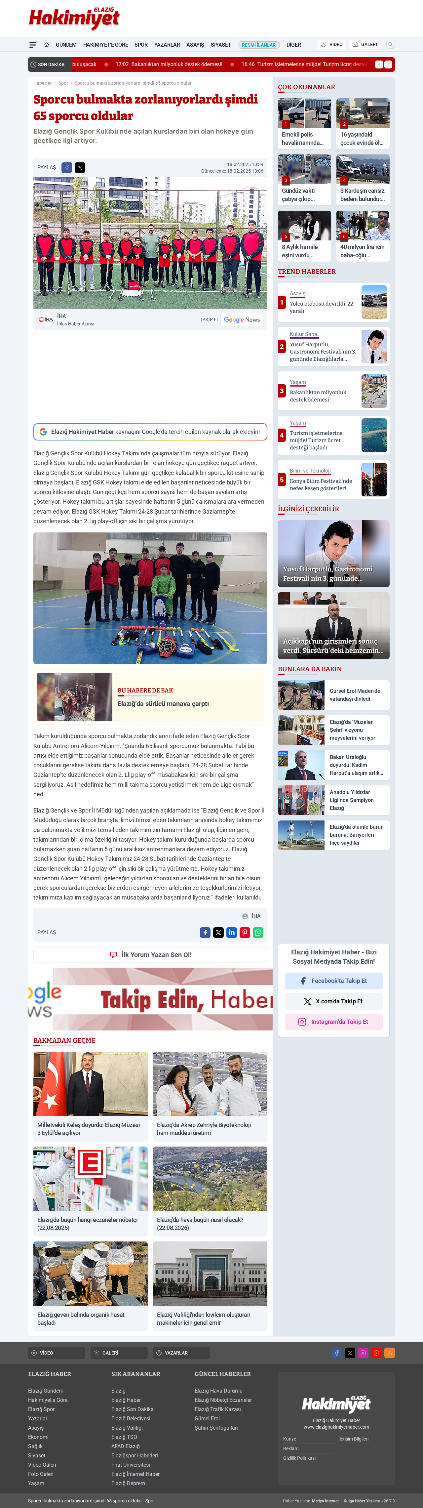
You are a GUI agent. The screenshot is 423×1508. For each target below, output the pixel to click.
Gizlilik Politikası (299, 1458)
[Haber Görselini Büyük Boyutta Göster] (150, 243)
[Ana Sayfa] (46, 45)
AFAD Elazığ (125, 1446)
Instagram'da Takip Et (339, 1021)
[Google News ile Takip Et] (241, 319)
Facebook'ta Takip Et (339, 980)
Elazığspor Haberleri (134, 1455)
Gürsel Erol (207, 1418)
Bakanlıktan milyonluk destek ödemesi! (130, 64)
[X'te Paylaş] (80, 167)
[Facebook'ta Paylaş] (66, 167)
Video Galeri (42, 1465)
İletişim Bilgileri (353, 1439)
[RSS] (389, 1353)
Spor (141, 45)
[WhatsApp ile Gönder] (258, 932)
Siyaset (221, 45)
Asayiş (195, 45)
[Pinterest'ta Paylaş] (245, 932)
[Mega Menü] (32, 45)
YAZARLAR (176, 1353)
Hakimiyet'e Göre (105, 45)
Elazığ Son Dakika (132, 1409)
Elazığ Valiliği (127, 1428)
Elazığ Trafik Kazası (218, 1409)
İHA (75, 319)
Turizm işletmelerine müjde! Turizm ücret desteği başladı (276, 64)
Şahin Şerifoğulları (216, 1428)
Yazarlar (167, 45)
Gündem (66, 45)
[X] (350, 1353)
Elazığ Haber (126, 1400)
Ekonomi (38, 1437)
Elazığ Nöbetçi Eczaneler (223, 1400)
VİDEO (336, 44)
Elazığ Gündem (45, 1391)
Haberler (42, 83)
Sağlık (35, 1446)
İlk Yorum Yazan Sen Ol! (156, 955)
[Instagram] (363, 1353)
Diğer (294, 45)
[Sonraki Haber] (388, 64)
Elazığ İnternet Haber (135, 1474)
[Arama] (390, 44)
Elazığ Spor (41, 1409)
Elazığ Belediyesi (130, 1418)
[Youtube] (376, 1353)
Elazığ (118, 1391)
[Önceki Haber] (379, 64)
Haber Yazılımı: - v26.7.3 (339, 1501)
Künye (289, 1439)
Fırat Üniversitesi (130, 1465)
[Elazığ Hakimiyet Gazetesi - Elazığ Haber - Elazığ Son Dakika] (336, 1405)
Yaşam (36, 1483)
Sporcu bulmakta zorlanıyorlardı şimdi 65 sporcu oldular (133, 83)
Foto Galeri (41, 1474)
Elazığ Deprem (128, 1483)
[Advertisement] (150, 376)
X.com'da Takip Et (339, 1001)
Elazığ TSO (124, 1437)
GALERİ (369, 44)
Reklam (290, 1448)
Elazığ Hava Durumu (219, 1391)
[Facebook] (336, 1353)
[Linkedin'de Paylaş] (231, 932)
